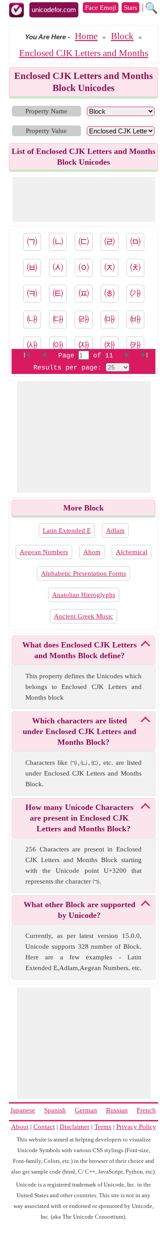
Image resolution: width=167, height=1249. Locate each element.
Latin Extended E (67, 530)
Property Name (46, 111)
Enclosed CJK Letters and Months (83, 53)
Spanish (55, 1110)
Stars (130, 7)
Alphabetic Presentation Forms (83, 573)
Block (122, 36)
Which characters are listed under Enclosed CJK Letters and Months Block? (79, 731)
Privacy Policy (136, 1126)
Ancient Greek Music (83, 616)
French (146, 1110)
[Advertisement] (83, 199)
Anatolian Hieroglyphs (83, 594)
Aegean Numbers (44, 552)
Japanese (22, 1110)
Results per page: (67, 368)
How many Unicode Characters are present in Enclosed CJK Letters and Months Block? (79, 818)
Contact (44, 1126)
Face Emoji (100, 7)
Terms (102, 1126)
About (20, 1126)
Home (86, 36)
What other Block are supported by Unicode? (79, 910)
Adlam (115, 530)
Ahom (92, 552)
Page (68, 356)
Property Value (46, 130)
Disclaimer (75, 1126)
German (86, 1110)
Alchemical (131, 552)
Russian (117, 1110)
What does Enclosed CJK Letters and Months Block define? (79, 650)
